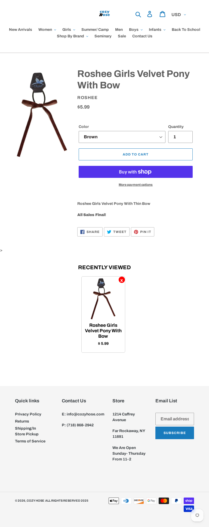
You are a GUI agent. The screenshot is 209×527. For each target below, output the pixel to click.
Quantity (176, 127)
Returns (22, 421)
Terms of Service (30, 441)
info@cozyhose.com (85, 414)
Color (84, 127)
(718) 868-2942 (80, 425)
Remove (122, 280)
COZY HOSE (35, 500)
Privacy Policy (28, 414)
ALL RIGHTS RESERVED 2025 (66, 500)
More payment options (136, 185)
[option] (103, 314)
